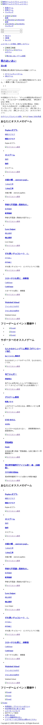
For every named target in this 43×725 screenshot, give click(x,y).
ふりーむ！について (12, 711)
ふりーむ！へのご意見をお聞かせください (21, 719)
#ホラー (8, 36)
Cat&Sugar (8, 282)
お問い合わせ (10, 715)
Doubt (7, 447)
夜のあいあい (8, 60)
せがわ (7, 424)
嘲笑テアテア (10, 134)
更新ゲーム (9, 10)
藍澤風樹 (8, 209)
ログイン (26, 44)
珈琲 (6, 159)
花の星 (4, 66)
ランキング (9, 12)
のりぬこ (8, 258)
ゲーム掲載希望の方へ (13, 717)
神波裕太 (8, 379)
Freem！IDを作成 (34, 116)
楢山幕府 (8, 233)
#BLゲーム (9, 76)
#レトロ (8, 40)
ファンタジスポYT (12, 306)
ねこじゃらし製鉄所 (12, 356)
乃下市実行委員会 (11, 472)
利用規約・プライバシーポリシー (17, 706)
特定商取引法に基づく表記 (15, 708)
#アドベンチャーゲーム (14, 74)
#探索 (7, 38)
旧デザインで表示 (11, 713)
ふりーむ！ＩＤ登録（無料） (12, 44)
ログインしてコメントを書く (12, 116)
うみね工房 (9, 184)
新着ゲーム (9, 8)
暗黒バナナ (9, 402)
